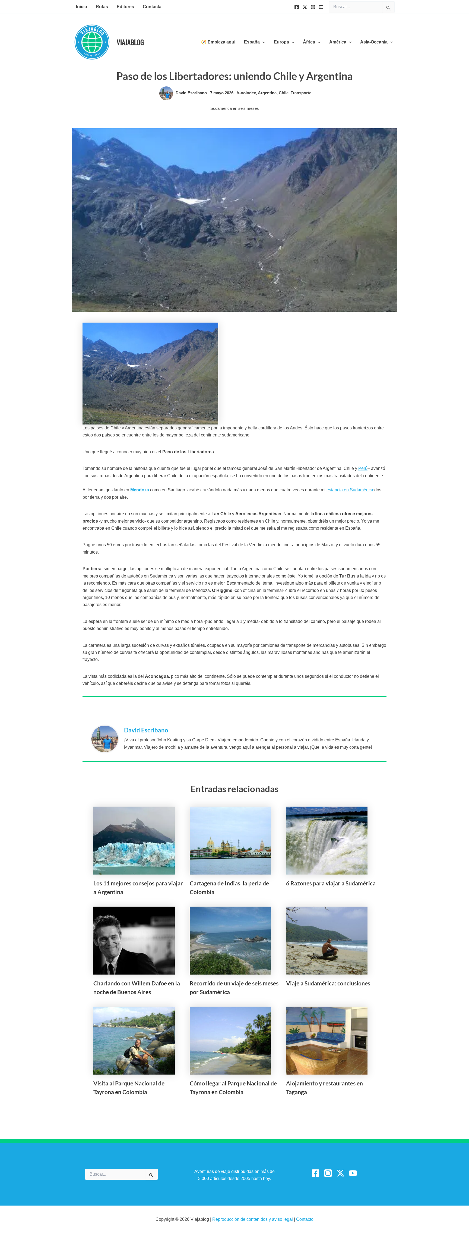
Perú (362, 468)
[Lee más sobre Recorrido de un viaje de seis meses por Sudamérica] (230, 940)
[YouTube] (321, 7)
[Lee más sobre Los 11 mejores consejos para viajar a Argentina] (134, 840)
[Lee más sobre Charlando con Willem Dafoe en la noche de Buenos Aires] (134, 940)
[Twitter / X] (340, 1173)
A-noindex (246, 92)
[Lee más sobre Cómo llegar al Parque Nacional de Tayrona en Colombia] (230, 1040)
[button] (262, 42)
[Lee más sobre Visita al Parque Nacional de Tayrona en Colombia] (134, 1040)
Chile (284, 92)
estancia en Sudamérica (350, 490)
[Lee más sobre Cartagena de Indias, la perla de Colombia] (230, 840)
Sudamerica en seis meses (234, 108)
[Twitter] (304, 7)
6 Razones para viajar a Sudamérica (331, 883)
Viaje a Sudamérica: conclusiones (328, 983)
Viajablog (130, 42)
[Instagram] (312, 7)
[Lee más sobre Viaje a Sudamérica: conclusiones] (326, 940)
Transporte (301, 92)
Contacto (304, 1219)
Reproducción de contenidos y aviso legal (253, 1219)
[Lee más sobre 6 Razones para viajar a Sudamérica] (326, 840)
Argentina (267, 92)
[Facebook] (296, 7)
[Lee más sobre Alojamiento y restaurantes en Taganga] (326, 1040)
